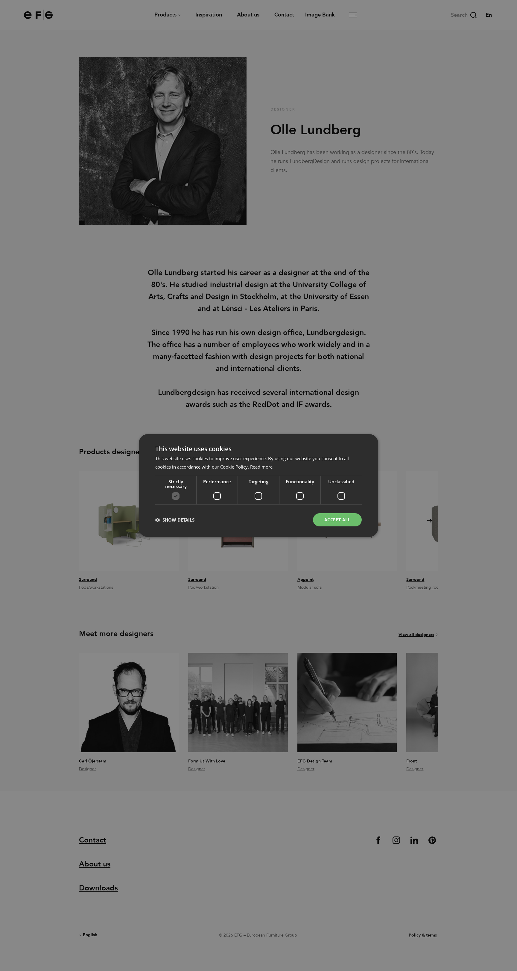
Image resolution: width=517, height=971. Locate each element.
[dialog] (258, 485)
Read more (261, 467)
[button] (174, 520)
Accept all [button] (337, 520)
